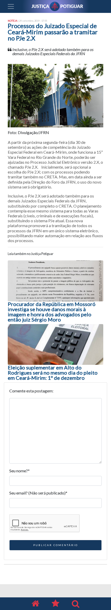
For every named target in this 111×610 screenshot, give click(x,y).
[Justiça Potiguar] (35, 603)
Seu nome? (19, 470)
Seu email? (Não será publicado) (38, 492)
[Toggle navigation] (11, 6)
